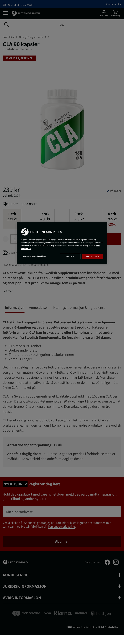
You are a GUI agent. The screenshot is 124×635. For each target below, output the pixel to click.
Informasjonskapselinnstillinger (35, 256)
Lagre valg (70, 256)
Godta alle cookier (93, 256)
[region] (62, 243)
